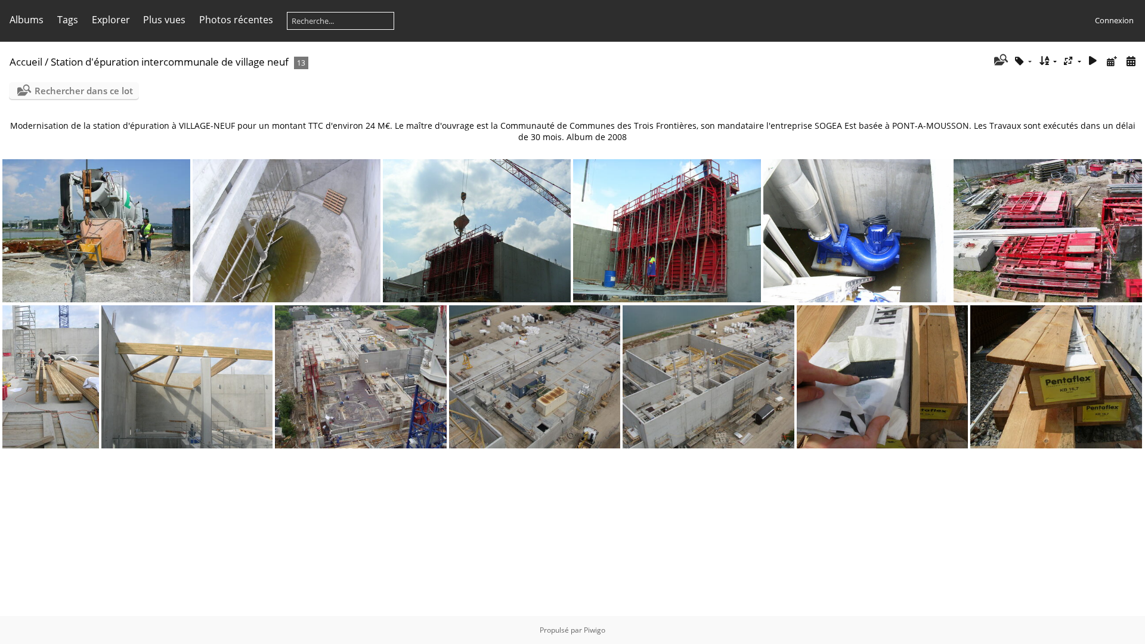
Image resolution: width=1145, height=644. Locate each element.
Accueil (26, 62)
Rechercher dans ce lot (84, 91)
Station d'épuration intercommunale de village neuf (170, 62)
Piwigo (594, 630)
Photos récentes (236, 19)
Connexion (1114, 20)
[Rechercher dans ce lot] (1000, 61)
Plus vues (164, 19)
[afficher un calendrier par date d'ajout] (1111, 61)
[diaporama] (1093, 61)
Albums (27, 19)
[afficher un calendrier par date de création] (1131, 61)
